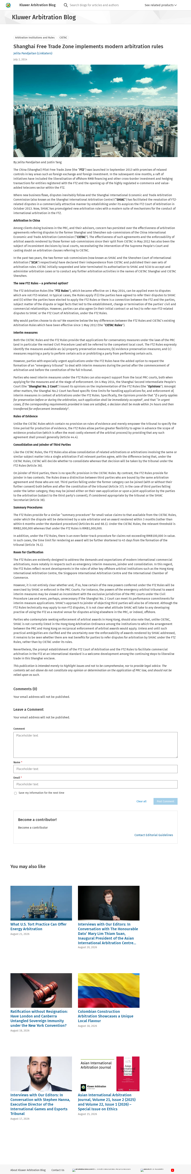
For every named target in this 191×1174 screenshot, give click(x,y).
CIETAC (63, 37)
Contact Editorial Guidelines (153, 835)
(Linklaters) (44, 53)
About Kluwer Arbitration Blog (28, 1170)
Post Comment (165, 801)
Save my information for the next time (41, 792)
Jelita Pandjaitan (24, 53)
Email (17, 777)
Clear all (141, 801)
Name (17, 762)
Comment (19, 728)
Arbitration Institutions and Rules (35, 37)
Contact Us (57, 1170)
